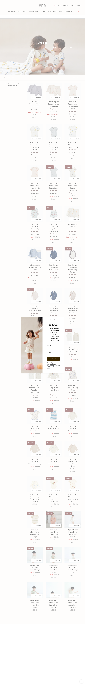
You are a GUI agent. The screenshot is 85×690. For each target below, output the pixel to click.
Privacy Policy (56, 365)
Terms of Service (53, 367)
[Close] (61, 319)
